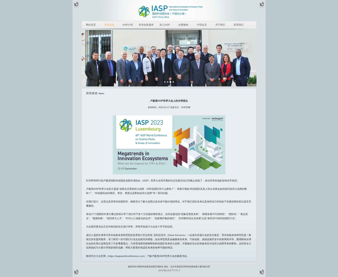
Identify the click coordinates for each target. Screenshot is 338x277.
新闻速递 (109, 24)
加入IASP (164, 24)
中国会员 (202, 24)
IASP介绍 (128, 24)
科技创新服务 (146, 24)
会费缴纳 (183, 24)
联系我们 (239, 24)
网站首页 (91, 24)
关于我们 (220, 24)
